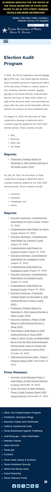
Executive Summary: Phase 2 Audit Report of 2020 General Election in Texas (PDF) (28, 323)
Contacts (8, 454)
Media (16, 18)
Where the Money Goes (16, 469)
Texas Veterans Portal (15, 478)
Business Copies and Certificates (21, 421)
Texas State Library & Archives (20, 460)
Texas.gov (9, 450)
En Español (42, 20)
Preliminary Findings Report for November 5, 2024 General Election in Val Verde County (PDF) (29, 163)
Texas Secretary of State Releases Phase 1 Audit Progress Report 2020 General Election (28, 392)
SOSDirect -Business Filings (18, 417)
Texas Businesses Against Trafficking (23, 431)
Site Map (25, 18)
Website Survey (26, 20)
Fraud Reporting (12, 473)
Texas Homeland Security (17, 464)
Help (34, 18)
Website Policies (12, 441)
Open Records (11, 445)
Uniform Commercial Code (18, 426)
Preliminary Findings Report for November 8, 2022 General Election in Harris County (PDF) (29, 312)
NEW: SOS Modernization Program (22, 412)
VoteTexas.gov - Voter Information (21, 436)
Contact (43, 18)
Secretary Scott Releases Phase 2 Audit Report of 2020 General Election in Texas (29, 381)
